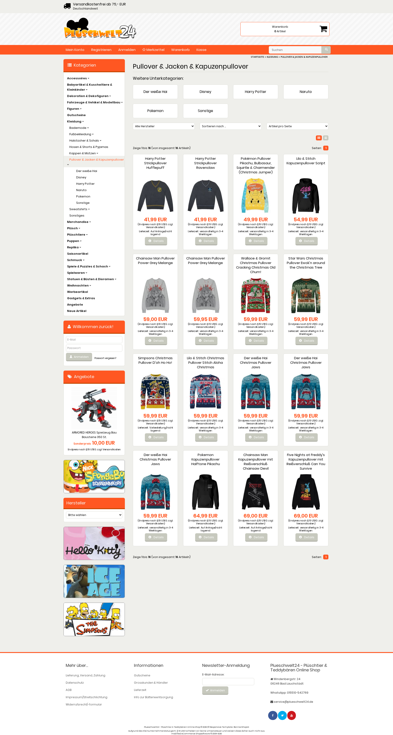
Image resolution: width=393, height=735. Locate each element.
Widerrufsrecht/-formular (84, 704)
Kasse (201, 49)
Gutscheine (76, 115)
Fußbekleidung (80, 134)
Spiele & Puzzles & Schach (88, 266)
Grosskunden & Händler (151, 683)
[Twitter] (282, 715)
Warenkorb (180, 49)
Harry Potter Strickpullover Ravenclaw (205, 163)
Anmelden (127, 49)
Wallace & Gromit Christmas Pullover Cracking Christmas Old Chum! (255, 265)
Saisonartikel (77, 254)
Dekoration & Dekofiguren (88, 96)
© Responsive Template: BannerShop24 (228, 727)
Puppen (73, 241)
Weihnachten (78, 285)
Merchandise (78, 222)
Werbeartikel (77, 292)
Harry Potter (255, 91)
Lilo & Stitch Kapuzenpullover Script (306, 160)
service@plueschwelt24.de (293, 702)
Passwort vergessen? (105, 358)
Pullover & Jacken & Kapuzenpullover (96, 159)
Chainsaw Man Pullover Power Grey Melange (155, 260)
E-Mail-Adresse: (213, 674)
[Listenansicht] (325, 137)
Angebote (75, 304)
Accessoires (77, 78)
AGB (68, 690)
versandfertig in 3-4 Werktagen (211, 232)
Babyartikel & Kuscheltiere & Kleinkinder (89, 87)
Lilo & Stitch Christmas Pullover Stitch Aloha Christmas (205, 362)
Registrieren (101, 49)
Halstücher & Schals (84, 140)
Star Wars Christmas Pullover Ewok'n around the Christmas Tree (306, 263)
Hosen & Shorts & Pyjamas (88, 147)
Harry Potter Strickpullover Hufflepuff (155, 163)
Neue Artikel (76, 311)
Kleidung (74, 121)
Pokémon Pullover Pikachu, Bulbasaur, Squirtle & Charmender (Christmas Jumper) (256, 165)
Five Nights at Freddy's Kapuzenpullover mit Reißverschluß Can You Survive (306, 461)
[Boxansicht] (319, 137)
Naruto (306, 91)
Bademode (78, 128)
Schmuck (75, 260)
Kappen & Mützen (82, 153)
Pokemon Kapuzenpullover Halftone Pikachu (205, 459)
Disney (205, 91)
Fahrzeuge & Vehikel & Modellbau (94, 102)
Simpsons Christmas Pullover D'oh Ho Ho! (155, 360)
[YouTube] (291, 715)
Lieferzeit (140, 690)
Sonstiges (76, 215)
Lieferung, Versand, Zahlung (85, 675)
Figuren (73, 109)
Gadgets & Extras (81, 298)
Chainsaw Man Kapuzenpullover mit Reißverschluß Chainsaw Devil (255, 461)
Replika (73, 247)
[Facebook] (273, 715)
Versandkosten (155, 227)
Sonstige (205, 110)
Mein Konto (75, 49)
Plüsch (72, 228)
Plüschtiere (76, 234)
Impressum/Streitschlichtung (86, 697)
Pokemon (155, 110)
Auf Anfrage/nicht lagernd (161, 232)
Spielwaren (76, 273)
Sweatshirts (78, 209)
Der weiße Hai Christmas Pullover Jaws (255, 362)
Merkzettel (155, 49)
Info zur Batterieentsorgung (153, 697)
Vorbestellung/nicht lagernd (161, 429)
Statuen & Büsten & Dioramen (91, 279)
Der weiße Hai (155, 91)
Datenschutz (75, 683)
